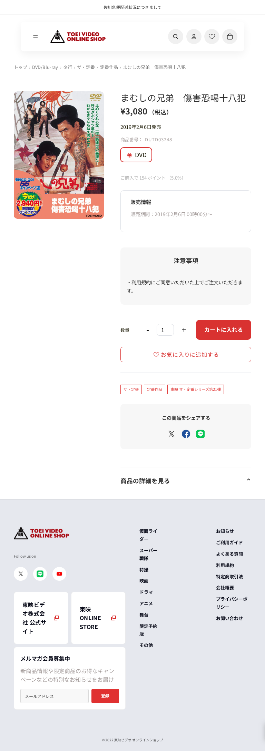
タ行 (67, 67)
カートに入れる (223, 329)
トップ (20, 67)
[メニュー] (35, 36)
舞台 (143, 614)
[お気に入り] (211, 36)
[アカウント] (194, 36)
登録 (105, 695)
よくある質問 (229, 553)
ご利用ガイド (229, 542)
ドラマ (146, 592)
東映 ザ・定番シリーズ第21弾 (195, 389)
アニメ (146, 603)
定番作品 (109, 67)
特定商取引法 (229, 576)
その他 (146, 645)
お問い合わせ (229, 618)
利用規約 (225, 565)
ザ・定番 (86, 67)
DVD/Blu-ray (45, 67)
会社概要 (225, 587)
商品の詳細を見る (145, 480)
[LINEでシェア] (200, 433)
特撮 (143, 569)
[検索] (175, 36)
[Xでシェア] (171, 433)
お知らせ (225, 531)
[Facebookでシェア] (186, 433)
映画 (143, 580)
